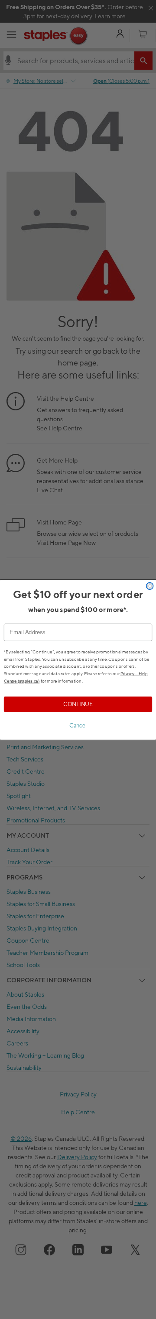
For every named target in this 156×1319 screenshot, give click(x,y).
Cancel (78, 725)
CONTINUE (78, 703)
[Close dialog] (149, 585)
